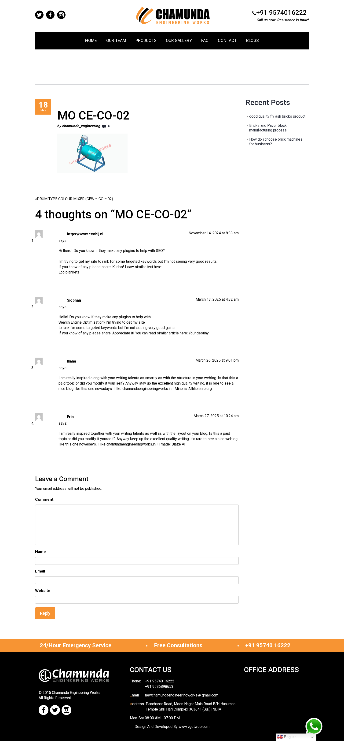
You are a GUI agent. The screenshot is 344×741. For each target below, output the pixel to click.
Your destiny (199, 333)
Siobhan (74, 300)
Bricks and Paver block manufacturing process (268, 127)
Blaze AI (178, 444)
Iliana (71, 361)
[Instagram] (66, 710)
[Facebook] (43, 710)
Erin (70, 417)
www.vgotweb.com (194, 726)
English (289, 737)
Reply (45, 613)
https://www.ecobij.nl (85, 234)
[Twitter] (55, 710)
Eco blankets (69, 272)
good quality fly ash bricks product (277, 116)
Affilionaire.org (200, 388)
